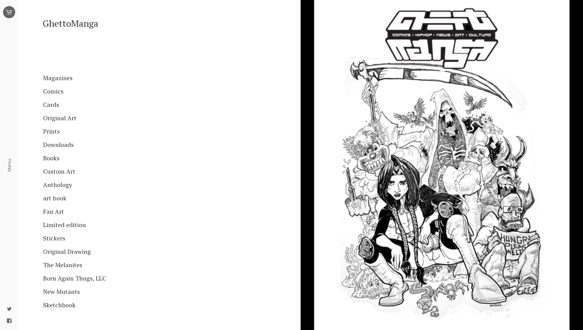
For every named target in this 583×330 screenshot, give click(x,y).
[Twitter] (9, 309)
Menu (9, 165)
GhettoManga (70, 23)
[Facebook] (9, 321)
